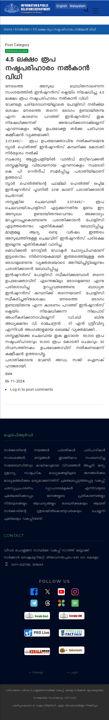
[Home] (27, 8)
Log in (15, 389)
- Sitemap (36, 673)
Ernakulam (22, 29)
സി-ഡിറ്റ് (70, 698)
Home (8, 29)
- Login (72, 673)
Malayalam (77, 6)
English (62, 6)
